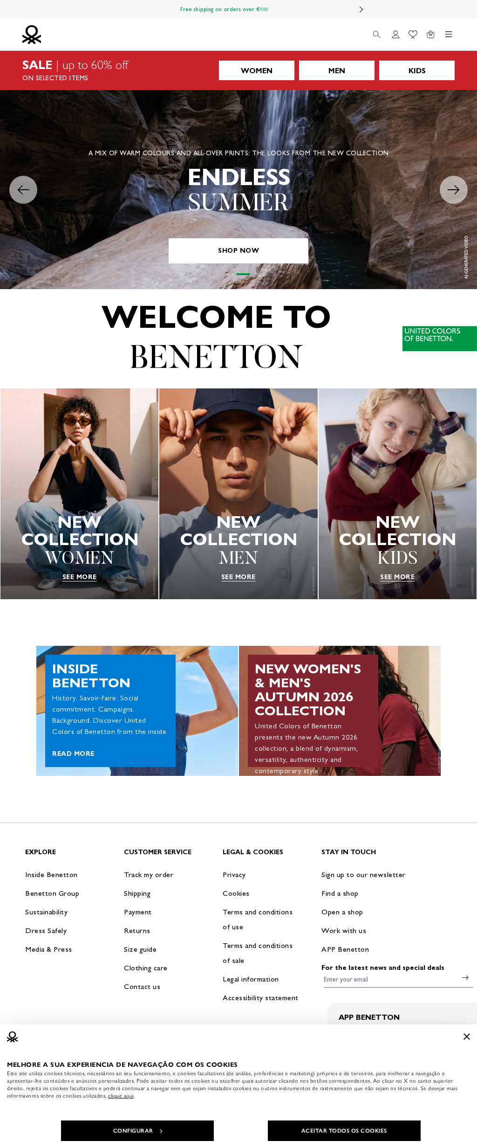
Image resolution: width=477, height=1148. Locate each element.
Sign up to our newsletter (363, 874)
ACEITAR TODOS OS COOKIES (344, 1130)
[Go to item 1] (234, 274)
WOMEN (257, 70)
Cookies (236, 893)
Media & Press (48, 949)
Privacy (234, 874)
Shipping (137, 893)
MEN (336, 70)
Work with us (343, 930)
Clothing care (146, 967)
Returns (137, 930)
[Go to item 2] (244, 274)
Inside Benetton (51, 874)
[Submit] (465, 977)
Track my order (148, 874)
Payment (138, 911)
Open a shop (342, 911)
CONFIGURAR (133, 1130)
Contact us (142, 986)
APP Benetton (345, 949)
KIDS (417, 70)
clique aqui (121, 1096)
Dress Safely (46, 930)
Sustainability (46, 911)
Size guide (140, 949)
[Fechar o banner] (466, 1036)
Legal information (251, 979)
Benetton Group (52, 893)
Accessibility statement (261, 997)
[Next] (361, 9)
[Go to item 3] (249, 274)
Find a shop (340, 893)
